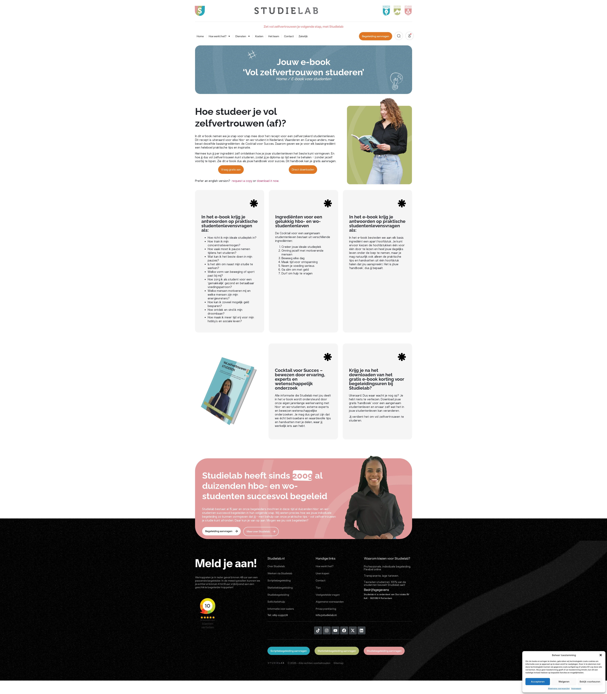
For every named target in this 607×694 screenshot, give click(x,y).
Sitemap (338, 663)
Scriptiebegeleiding (279, 580)
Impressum (576, 688)
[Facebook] (344, 630)
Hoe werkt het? (217, 36)
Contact (289, 36)
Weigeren (563, 681)
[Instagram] (327, 630)
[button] (600, 655)
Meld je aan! (226, 563)
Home (200, 36)
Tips (318, 587)
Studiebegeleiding (278, 594)
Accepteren (538, 681)
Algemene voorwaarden (559, 688)
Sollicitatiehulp (276, 601)
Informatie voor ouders (280, 608)
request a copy (242, 181)
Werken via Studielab (279, 573)
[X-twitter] (353, 630)
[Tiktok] (318, 630)
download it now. (268, 181)
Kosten (259, 36)
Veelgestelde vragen (328, 594)
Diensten (240, 36)
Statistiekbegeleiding (280, 587)
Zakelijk (303, 36)
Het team (273, 36)
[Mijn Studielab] (409, 36)
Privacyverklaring (326, 608)
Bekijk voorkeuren (590, 681)
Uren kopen (322, 573)
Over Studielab (276, 566)
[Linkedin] (361, 630)
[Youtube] (335, 630)
